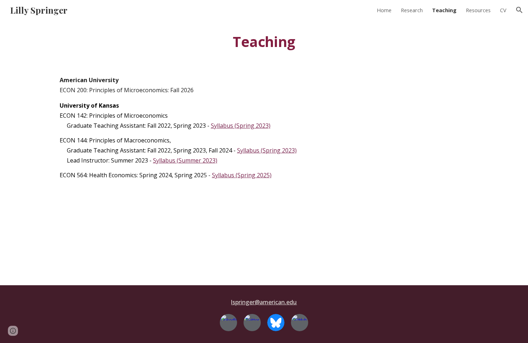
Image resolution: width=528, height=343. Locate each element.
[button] (519, 10)
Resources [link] (478, 10)
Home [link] (384, 10)
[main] (264, 42)
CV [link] (503, 10)
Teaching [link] (444, 10)
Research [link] (412, 10)
